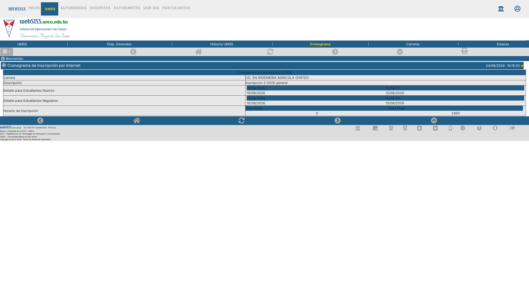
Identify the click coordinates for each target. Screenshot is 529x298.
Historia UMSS (221, 44)
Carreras (413, 44)
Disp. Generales (119, 44)
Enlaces (503, 44)
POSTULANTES (175, 8)
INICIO (33, 8)
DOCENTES (100, 8)
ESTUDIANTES (126, 8)
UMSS (49, 9)
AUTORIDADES (73, 8)
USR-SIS (150, 8)
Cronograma (320, 44)
